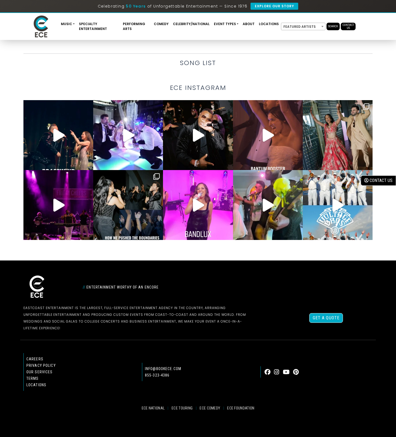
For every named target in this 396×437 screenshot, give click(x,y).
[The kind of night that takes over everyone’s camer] (198, 135)
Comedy (161, 24)
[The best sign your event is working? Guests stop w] (128, 135)
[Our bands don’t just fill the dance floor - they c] (268, 205)
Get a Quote (326, 317)
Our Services (39, 372)
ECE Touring (182, 408)
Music (66, 24)
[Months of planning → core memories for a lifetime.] (58, 205)
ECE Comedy (210, 408)
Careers (34, 359)
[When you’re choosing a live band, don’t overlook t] (58, 135)
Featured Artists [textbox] (299, 26)
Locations (269, 24)
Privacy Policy (41, 365)
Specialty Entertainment (93, 26)
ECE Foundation (240, 408)
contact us (380, 180)
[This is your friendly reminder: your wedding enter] (338, 135)
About (249, 24)
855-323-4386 (157, 375)
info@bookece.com (163, 369)
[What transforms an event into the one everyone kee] (128, 205)
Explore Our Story (274, 6)
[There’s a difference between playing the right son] (268, 135)
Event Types (225, 24)
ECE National (153, 408)
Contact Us (348, 26)
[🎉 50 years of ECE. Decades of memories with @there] (338, 205)
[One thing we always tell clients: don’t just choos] (198, 205)
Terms (32, 378)
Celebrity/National (191, 24)
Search (333, 26)
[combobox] (303, 26)
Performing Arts (134, 26)
